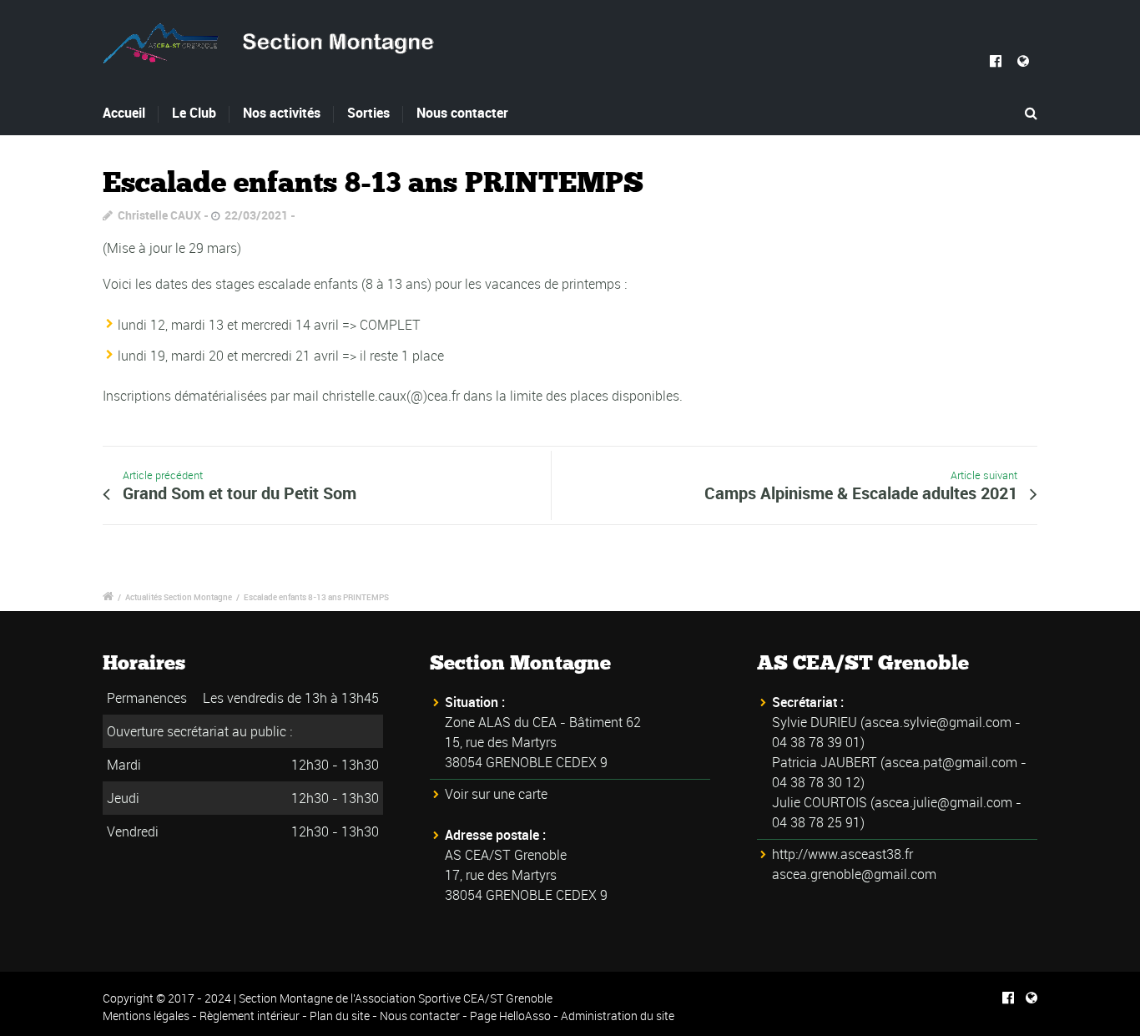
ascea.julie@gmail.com (943, 802)
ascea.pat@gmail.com (951, 762)
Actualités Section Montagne (178, 597)
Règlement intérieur (249, 1015)
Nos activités (281, 113)
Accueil (124, 113)
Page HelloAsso (510, 1015)
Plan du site (340, 1015)
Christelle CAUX (159, 215)
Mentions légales (146, 1015)
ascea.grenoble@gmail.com (854, 874)
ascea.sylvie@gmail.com (938, 722)
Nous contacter (462, 113)
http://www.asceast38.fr (842, 854)
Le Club (194, 113)
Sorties (368, 113)
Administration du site (617, 1015)
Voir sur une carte (496, 794)
